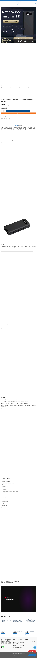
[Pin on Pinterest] (8, 118)
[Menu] (1, 3)
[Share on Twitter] (4, 118)
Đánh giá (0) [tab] (20, 125)
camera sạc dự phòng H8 (9, 656)
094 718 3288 (22, 645)
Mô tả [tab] (16, 125)
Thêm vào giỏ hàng (18, 110)
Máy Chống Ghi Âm (6, 116)
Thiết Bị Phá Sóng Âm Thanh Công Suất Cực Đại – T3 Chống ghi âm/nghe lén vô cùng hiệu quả (31, 631)
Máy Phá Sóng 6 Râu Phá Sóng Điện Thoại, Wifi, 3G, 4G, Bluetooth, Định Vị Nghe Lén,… (17, 631)
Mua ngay (18, 113)
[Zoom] (2, 85)
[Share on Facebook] (3, 118)
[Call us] (3, 647)
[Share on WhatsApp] (1, 118)
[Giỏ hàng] (35, 3)
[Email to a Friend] (6, 118)
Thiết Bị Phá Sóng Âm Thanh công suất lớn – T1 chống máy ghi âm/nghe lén (6, 631)
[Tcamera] (18, 3)
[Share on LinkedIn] (9, 118)
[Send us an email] (1, 647)
